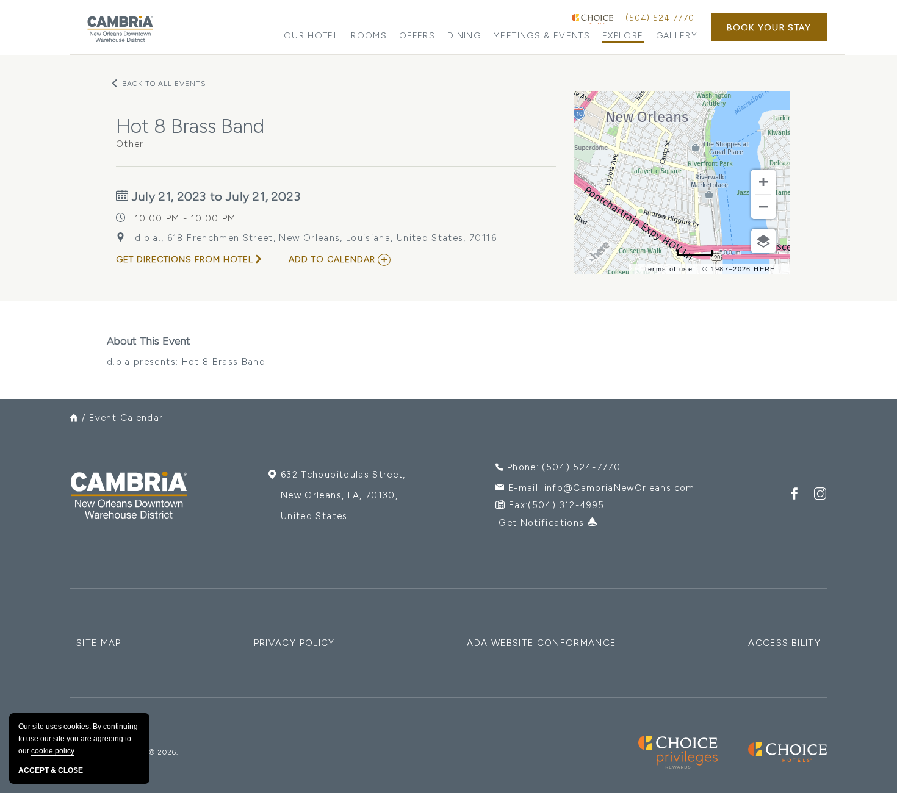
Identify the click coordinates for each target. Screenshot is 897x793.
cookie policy (52, 751)
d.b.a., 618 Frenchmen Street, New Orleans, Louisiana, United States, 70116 (316, 237)
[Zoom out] (763, 207)
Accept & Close (50, 770)
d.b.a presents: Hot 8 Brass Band (186, 350)
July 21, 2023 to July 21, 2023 (215, 196)
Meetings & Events (541, 35)
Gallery (676, 35)
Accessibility (784, 642)
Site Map (98, 642)
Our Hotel (311, 35)
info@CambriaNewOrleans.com (619, 488)
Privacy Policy (294, 642)
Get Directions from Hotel (184, 259)
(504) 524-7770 (659, 18)
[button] (769, 27)
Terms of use (668, 269)
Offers (417, 35)
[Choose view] (763, 241)
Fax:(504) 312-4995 (556, 505)
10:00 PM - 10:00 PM (185, 218)
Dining (464, 35)
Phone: (564, 467)
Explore (622, 35)
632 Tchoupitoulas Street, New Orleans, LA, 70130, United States (343, 495)
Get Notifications (543, 522)
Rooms (369, 35)
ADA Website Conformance (541, 642)
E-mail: (601, 488)
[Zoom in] (763, 182)
